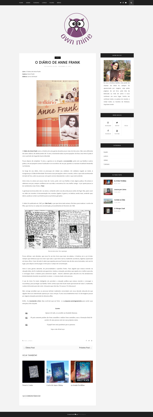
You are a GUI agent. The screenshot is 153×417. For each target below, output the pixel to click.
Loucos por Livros (120, 189)
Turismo (36, 2)
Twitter (117, 125)
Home (21, 2)
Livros (44, 2)
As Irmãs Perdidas (78, 385)
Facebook (108, 134)
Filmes (52, 2)
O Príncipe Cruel (119, 208)
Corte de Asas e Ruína (55, 385)
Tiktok (126, 125)
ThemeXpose (82, 414)
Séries (59, 2)
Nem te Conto (27, 385)
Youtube (117, 134)
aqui (63, 329)
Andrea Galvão (52, 66)
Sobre (28, 2)
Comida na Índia (119, 200)
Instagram (108, 125)
